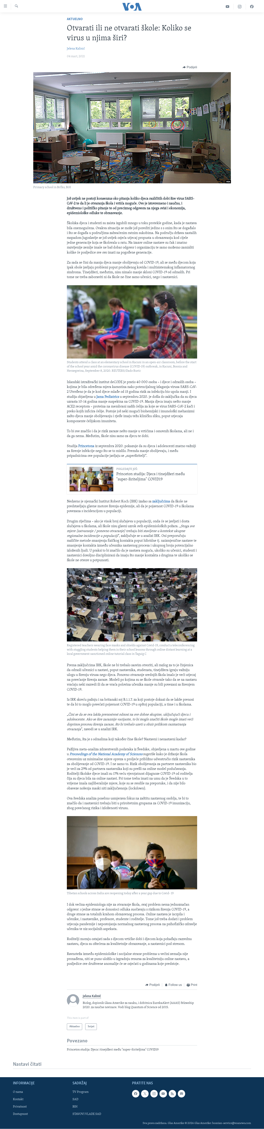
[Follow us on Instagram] (154, 1093)
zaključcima (161, 501)
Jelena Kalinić (76, 48)
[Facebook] (252, 7)
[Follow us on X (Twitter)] (144, 1093)
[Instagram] (240, 7)
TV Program (80, 1092)
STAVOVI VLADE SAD (86, 1114)
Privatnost (20, 1107)
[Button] (190, 67)
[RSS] (172, 1093)
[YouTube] (227, 7)
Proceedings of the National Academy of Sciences (106, 754)
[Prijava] (181, 1093)
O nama (18, 1092)
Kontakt (18, 1099)
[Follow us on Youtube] (163, 1093)
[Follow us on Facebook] (135, 1093)
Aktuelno (75, 19)
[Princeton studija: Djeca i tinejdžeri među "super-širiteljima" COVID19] (91, 479)
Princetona (86, 446)
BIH (74, 1107)
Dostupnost (20, 1114)
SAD (75, 1099)
